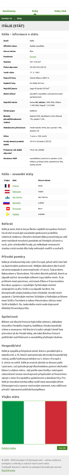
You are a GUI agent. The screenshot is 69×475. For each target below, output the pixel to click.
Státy (35, 11)
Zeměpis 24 (34, 3)
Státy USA (60, 11)
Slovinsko (17, 202)
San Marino (17, 197)
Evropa (33, 56)
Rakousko (17, 191)
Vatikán (16, 214)
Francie (16, 185)
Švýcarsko (17, 208)
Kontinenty (9, 11)
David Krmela (8, 470)
